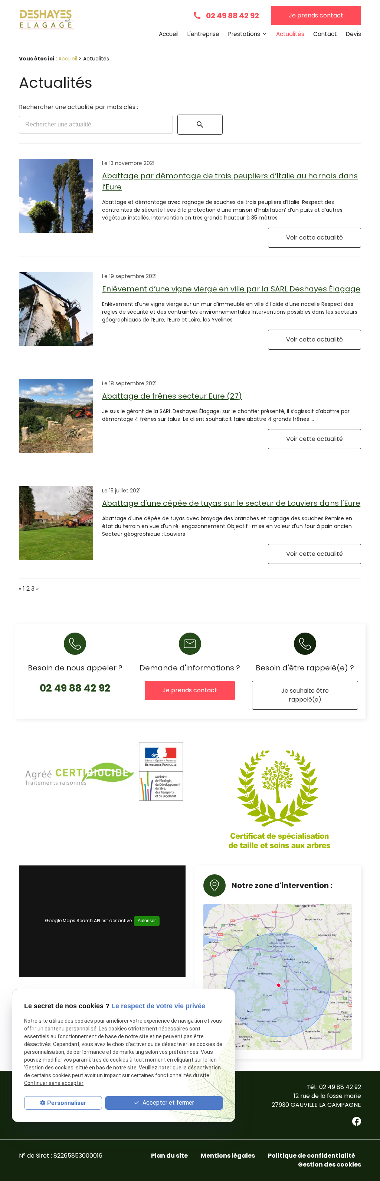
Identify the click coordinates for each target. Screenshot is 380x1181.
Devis (353, 34)
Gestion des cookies (329, 1164)
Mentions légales (228, 1155)
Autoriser (147, 920)
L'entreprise (203, 34)
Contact (325, 34)
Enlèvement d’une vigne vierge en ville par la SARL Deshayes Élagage (231, 289)
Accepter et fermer (167, 1102)
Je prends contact (316, 15)
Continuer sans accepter (53, 1083)
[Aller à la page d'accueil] (46, 22)
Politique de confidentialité (311, 1155)
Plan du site (169, 1155)
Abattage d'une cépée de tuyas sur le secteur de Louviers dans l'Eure (231, 503)
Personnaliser (66, 1102)
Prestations (244, 34)
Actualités (290, 34)
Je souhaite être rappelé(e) (305, 695)
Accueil (168, 34)
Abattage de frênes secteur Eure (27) (172, 396)
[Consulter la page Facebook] (356, 1121)
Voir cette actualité (314, 237)
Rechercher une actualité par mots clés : (78, 107)
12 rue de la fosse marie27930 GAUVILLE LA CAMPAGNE (316, 1100)
